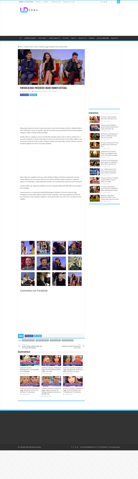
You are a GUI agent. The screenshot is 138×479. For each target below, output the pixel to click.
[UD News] (29, 9)
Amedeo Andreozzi (28, 340)
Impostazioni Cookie (69, 2)
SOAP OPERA (42, 38)
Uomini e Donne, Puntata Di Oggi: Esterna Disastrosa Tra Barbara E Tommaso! (73, 390)
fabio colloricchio (42, 340)
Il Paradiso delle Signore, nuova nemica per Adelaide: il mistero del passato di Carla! (109, 188)
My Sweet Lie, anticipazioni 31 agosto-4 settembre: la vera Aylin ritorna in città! (109, 135)
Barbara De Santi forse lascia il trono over (71, 346)
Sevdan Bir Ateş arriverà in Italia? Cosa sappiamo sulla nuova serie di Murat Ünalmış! (109, 153)
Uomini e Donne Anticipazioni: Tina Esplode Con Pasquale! (29, 369)
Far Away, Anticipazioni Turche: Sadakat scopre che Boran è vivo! (110, 144)
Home (21, 47)
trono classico (55, 340)
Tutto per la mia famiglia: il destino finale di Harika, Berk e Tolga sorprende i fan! (109, 127)
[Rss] (100, 2)
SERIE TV (73, 38)
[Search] (118, 1)
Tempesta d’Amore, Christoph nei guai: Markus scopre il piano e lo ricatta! (109, 179)
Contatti (45, 2)
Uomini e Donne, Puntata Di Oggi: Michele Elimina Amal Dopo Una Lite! (51, 369)
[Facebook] (102, 2)
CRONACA (92, 38)
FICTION (65, 38)
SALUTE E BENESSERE (103, 38)
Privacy (38, 2)
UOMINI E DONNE (29, 38)
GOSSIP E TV (82, 38)
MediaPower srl (92, 447)
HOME (20, 38)
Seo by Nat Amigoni (114, 447)
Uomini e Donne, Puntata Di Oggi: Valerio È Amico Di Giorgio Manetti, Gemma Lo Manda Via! (51, 391)
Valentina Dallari (68, 340)
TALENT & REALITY (54, 38)
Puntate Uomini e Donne (31, 47)
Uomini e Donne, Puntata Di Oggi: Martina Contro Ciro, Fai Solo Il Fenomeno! (30, 390)
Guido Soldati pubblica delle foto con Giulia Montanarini (32, 346)
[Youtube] (106, 2)
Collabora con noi (56, 2)
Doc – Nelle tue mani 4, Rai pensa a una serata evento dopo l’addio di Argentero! (108, 171)
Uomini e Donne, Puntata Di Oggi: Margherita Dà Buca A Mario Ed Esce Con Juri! (73, 369)
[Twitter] (104, 2)
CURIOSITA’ (114, 38)
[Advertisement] (82, 19)
